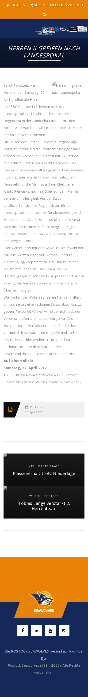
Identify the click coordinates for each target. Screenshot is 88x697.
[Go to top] (44, 601)
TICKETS (17, 5)
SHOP (38, 5)
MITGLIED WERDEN (66, 5)
